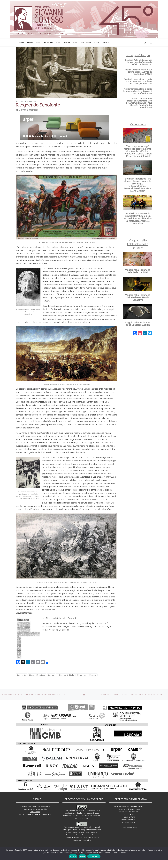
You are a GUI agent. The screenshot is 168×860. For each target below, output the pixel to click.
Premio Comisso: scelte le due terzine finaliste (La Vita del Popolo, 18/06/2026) (138, 72)
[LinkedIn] (144, 333)
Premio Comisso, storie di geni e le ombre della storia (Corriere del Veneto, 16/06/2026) (137, 81)
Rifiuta (82, 856)
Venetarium (138, 124)
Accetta (73, 856)
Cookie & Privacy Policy (128, 827)
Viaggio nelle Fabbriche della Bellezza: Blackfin (137, 323)
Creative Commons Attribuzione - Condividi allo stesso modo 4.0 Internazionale (81, 815)
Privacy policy (94, 856)
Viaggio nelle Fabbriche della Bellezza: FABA (137, 271)
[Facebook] (135, 333)
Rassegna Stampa (138, 55)
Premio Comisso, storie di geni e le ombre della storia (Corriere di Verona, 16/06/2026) (137, 91)
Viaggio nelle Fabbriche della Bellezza (137, 244)
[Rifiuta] (165, 853)
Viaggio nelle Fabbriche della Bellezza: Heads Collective (137, 297)
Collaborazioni (35, 812)
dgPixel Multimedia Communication (38, 814)
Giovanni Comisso (29, 110)
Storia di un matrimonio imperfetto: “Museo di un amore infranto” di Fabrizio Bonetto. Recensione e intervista (138, 218)
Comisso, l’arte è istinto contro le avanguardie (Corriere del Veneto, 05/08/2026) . (138, 62)
